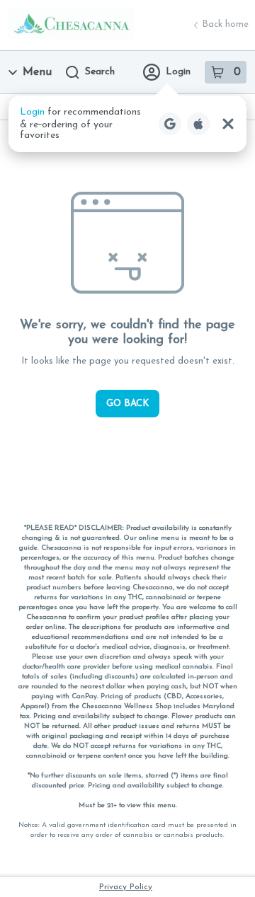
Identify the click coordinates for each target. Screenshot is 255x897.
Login (178, 71)
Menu (37, 72)
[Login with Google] (170, 123)
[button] (127, 124)
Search (100, 71)
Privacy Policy (125, 887)
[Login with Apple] (198, 123)
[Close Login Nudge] (228, 124)
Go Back (127, 403)
